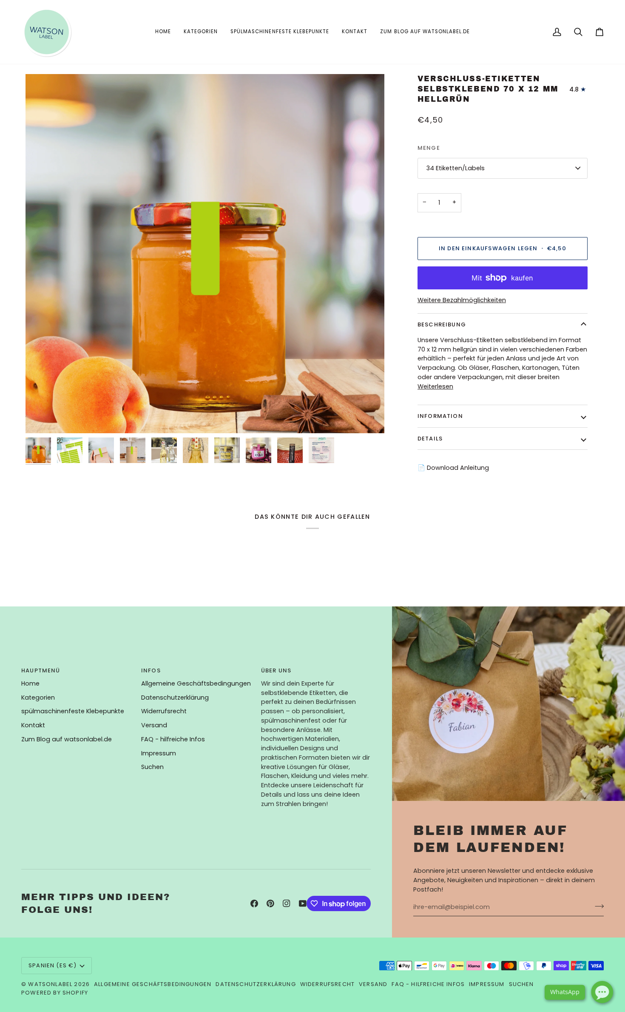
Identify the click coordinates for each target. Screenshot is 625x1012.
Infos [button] (151, 670)
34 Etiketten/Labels (455, 168)
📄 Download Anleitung (453, 467)
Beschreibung (442, 324)
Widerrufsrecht (164, 711)
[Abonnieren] (597, 906)
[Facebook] (254, 903)
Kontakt (33, 725)
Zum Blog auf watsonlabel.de (66, 739)
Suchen (152, 767)
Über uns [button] (276, 670)
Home (30, 683)
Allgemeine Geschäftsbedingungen (196, 683)
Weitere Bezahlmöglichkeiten (462, 300)
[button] (200, 32)
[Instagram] (286, 903)
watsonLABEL (50, 984)
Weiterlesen (435, 386)
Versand (154, 725)
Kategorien (38, 697)
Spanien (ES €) (52, 965)
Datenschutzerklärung (175, 697)
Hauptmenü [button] (40, 670)
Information (440, 416)
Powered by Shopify (54, 993)
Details (430, 439)
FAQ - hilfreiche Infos (173, 739)
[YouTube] (303, 903)
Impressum (158, 753)
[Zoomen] (41, 417)
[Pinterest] (270, 903)
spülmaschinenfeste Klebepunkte (72, 711)
